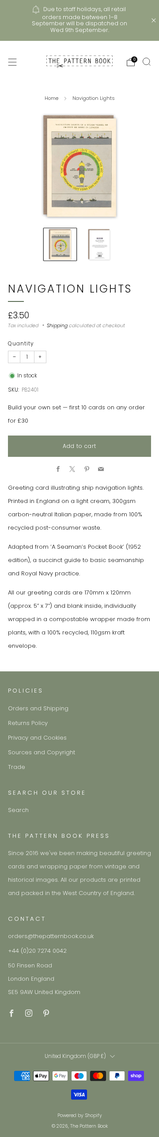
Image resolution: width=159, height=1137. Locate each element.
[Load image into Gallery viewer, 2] (99, 244)
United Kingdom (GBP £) (75, 1056)
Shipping (57, 325)
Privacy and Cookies (37, 737)
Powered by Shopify (79, 1115)
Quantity (21, 343)
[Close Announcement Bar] (153, 20)
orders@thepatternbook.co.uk (51, 936)
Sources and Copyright (41, 752)
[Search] (146, 61)
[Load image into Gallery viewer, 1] (59, 244)
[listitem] (79, 20)
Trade (16, 767)
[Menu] (12, 62)
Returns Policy (28, 723)
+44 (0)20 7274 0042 (37, 951)
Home (51, 98)
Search (18, 810)
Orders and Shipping (38, 708)
